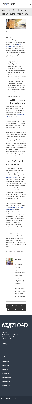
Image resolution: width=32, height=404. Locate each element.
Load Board (16, 251)
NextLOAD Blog (7, 369)
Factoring (6, 361)
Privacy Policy (7, 385)
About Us (6, 373)
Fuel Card (6, 365)
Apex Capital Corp (16, 398)
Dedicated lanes (11, 177)
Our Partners (7, 377)
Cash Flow (10, 251)
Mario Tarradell (21, 32)
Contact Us (6, 381)
